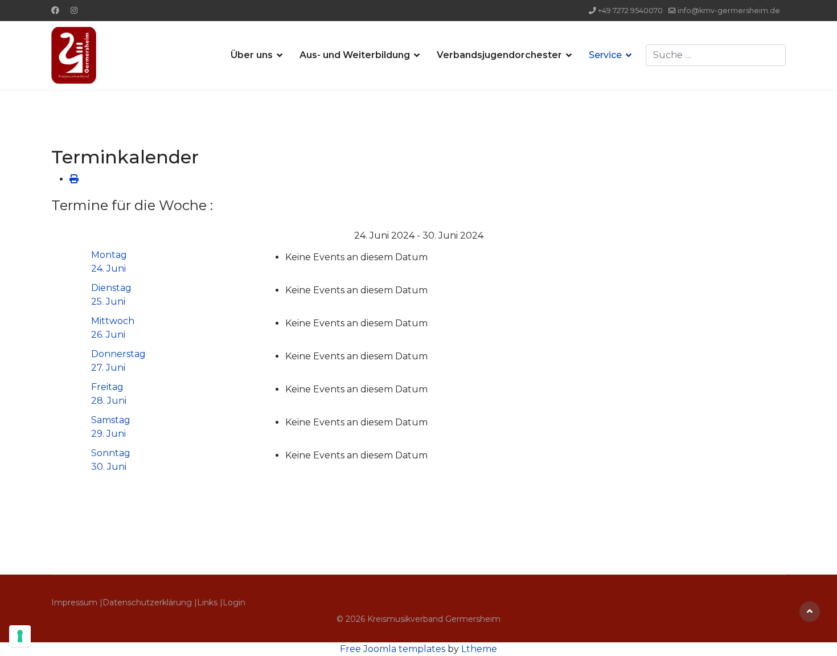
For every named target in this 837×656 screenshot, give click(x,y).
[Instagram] (74, 10)
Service (605, 55)
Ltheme (479, 648)
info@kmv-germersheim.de (729, 10)
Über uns (252, 55)
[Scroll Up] (809, 611)
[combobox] (716, 55)
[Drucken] (74, 179)
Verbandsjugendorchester (499, 55)
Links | (210, 602)
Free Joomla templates (392, 648)
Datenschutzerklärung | (149, 602)
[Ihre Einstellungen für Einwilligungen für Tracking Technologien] (20, 636)
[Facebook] (55, 10)
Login (234, 602)
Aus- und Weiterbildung (354, 55)
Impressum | (76, 602)
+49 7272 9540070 (630, 10)
